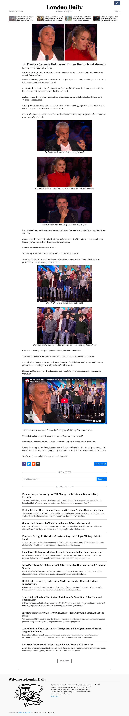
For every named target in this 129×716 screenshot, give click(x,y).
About (42, 712)
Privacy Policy (50, 712)
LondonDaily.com (24, 712)
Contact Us (35, 712)
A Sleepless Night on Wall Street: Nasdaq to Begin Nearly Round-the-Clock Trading (109, 19)
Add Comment (100, 464)
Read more (54, 696)
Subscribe (101, 479)
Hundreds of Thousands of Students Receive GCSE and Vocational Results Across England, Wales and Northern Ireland (53, 20)
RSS (98, 684)
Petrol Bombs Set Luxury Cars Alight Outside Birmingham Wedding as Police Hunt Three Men (24, 19)
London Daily (65, 7)
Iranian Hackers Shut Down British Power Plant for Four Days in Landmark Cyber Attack (81, 19)
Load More (64, 661)
